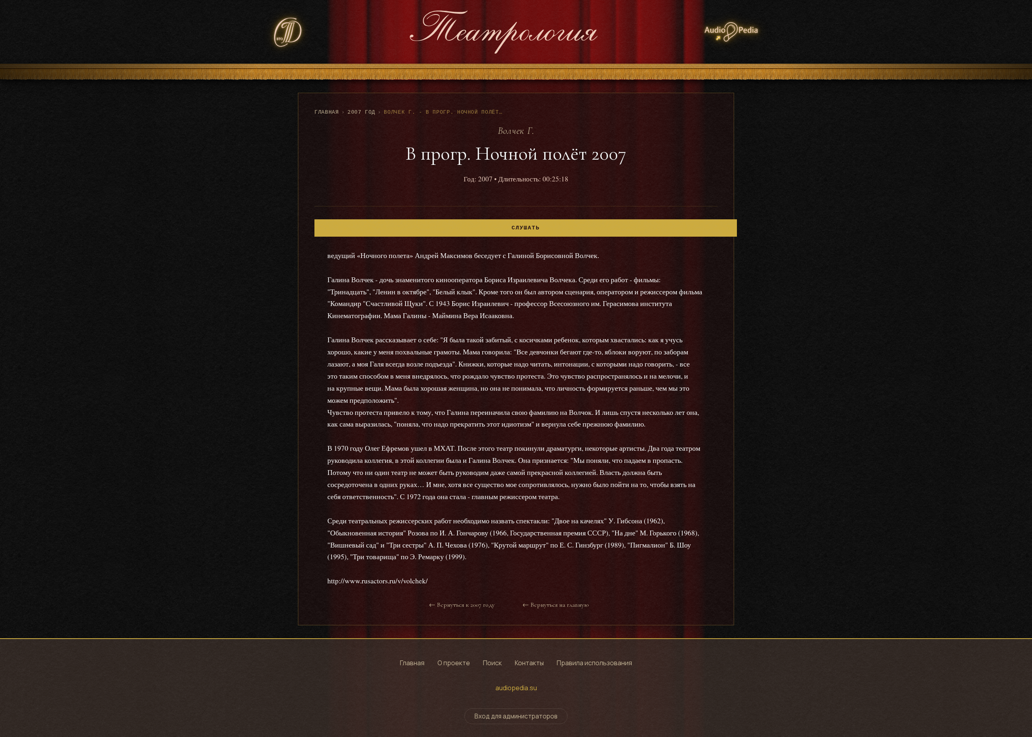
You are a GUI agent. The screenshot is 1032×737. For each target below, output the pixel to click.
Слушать (526, 228)
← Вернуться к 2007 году (462, 605)
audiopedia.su (516, 687)
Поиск (492, 662)
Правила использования (594, 662)
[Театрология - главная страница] (503, 32)
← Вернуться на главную (555, 605)
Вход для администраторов (516, 716)
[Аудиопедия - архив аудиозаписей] (731, 32)
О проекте (453, 662)
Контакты (529, 662)
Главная (326, 112)
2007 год (361, 112)
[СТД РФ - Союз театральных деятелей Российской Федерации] (288, 32)
